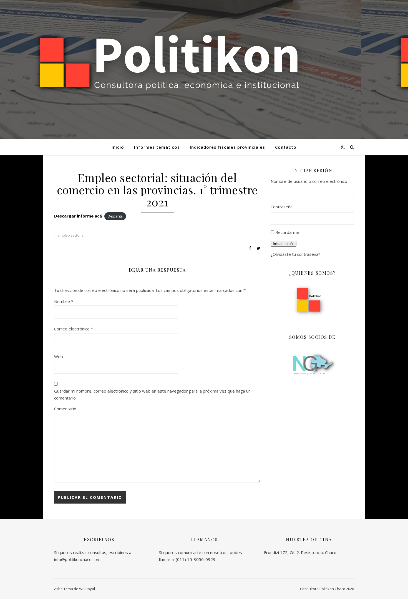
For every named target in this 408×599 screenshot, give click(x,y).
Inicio (118, 147)
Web (58, 356)
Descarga (115, 216)
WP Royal (87, 588)
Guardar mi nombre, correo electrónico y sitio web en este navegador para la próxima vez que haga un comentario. (152, 394)
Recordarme (287, 232)
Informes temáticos (157, 147)
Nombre (63, 301)
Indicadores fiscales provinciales (227, 147)
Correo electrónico (73, 329)
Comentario (65, 408)
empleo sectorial (71, 235)
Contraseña (282, 206)
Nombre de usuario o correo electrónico (309, 181)
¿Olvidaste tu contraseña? (295, 254)
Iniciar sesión (283, 244)
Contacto (285, 147)
